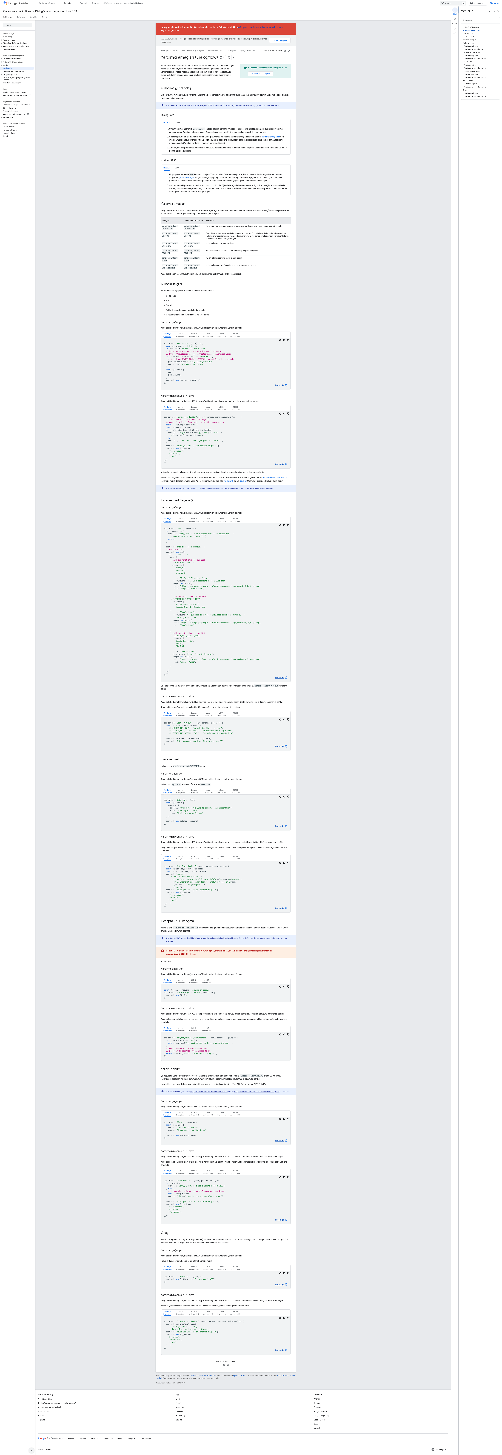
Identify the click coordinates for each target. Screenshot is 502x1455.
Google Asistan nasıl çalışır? (49, 1407)
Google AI (131, 1439)
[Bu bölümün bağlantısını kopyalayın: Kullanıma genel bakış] (193, 88)
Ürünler (174, 51)
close (497, 10)
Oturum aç (494, 3)
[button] (17, 40)
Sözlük (45, 17)
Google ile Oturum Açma (249, 938)
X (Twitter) (180, 1416)
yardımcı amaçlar (186, 177)
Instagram (180, 1407)
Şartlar (41, 1449)
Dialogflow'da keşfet (261, 74)
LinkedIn (179, 1411)
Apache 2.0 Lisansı (240, 1376)
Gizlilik (48, 1449)
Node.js (227, 481)
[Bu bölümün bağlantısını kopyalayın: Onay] (171, 1233)
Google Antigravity (321, 1416)
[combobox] (453, 3)
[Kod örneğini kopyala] (288, 340)
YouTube (179, 1420)
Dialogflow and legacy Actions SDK (56, 11)
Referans (21, 17)
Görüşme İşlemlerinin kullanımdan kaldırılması (123, 3)
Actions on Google (47, 3)
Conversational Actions (17, 11)
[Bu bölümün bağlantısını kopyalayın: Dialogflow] (176, 115)
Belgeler (68, 3)
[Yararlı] (285, 51)
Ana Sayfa (165, 51)
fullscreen (493, 10)
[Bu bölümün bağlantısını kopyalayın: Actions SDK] (178, 160)
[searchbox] (17, 25)
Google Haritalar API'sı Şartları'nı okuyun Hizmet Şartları (256, 1091)
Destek (95, 3)
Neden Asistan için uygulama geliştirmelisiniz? (57, 1403)
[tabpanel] (225, 139)
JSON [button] (177, 122)
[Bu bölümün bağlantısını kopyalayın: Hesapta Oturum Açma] (196, 921)
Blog (178, 1399)
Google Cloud (319, 1420)
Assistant (24, 3)
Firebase (317, 1407)
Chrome (317, 1403)
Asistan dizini (43, 1411)
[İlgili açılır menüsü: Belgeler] (75, 3)
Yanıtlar (262, 105)
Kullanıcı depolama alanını (275, 477)
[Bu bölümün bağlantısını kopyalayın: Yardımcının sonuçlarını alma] (197, 396)
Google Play (318, 1424)
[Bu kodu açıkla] (280, 340)
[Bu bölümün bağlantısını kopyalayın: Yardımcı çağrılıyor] (185, 322)
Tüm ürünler (146, 1439)
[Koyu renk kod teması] (284, 340)
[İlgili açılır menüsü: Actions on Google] (59, 3)
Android (317, 1399)
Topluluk (83, 3)
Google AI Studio (320, 1411)
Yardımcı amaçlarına (271, 136)
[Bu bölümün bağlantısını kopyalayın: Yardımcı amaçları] (188, 204)
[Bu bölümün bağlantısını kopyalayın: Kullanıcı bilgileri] (185, 284)
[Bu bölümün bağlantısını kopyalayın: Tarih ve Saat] (181, 759)
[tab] (167, 122)
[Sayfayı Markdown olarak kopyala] (229, 57)
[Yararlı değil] (289, 51)
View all (317, 1428)
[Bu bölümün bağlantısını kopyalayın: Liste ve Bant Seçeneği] (195, 500)
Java (242, 481)
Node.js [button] (166, 122)
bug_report (489, 10)
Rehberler (7, 17)
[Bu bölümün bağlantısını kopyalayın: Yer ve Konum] (183, 1069)
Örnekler (34, 17)
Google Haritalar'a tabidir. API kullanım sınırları (209, 1091)
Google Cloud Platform (113, 1439)
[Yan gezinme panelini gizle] (31, 1450)
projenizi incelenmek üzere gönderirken (223, 488)
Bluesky (179, 1403)
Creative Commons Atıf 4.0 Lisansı (202, 1376)
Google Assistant (187, 51)
